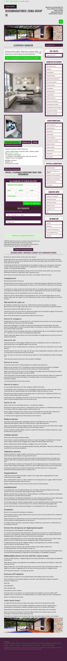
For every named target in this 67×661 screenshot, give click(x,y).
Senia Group (37, 645)
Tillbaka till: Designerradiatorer (23, 249)
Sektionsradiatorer (51, 91)
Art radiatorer (49, 185)
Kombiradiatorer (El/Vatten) (53, 104)
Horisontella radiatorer (52, 82)
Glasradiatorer (50, 131)
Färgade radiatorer (51, 144)
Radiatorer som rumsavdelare (53, 178)
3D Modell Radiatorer (51, 182)
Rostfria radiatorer (51, 147)
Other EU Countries (57, 643)
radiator (7, 1)
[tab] (12, 142)
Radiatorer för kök (50, 205)
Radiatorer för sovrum (51, 199)
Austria (9, 643)
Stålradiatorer (50, 153)
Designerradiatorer (14, 1)
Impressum (49, 235)
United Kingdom (48, 643)
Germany (25, 643)
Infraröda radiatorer (51, 167)
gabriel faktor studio (56, 652)
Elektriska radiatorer (51, 98)
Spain (43, 643)
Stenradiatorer (50, 156)
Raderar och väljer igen (31, 203)
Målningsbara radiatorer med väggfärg (53, 171)
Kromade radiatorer (51, 137)
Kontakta (48, 223)
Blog (48, 212)
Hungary (29, 643)
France (21, 643)
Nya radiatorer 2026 (51, 66)
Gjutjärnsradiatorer (51, 128)
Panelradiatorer (50, 88)
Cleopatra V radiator (13, 153)
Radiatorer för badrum (51, 202)
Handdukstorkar (50, 72)
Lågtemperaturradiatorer (52, 110)
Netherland (34, 643)
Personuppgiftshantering (52, 232)
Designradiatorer (50, 94)
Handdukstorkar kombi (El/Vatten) (54, 107)
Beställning (49, 226)
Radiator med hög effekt (52, 114)
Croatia (17, 643)
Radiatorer (49, 69)
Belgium (13, 643)
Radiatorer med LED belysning (53, 175)
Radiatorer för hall (51, 209)
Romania (39, 643)
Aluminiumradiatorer (51, 125)
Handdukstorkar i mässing (52, 141)
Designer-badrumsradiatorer (53, 78)
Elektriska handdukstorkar (52, 101)
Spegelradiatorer (50, 150)
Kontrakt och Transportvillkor (53, 229)
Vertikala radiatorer (51, 85)
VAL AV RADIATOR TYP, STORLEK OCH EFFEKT (22, 58)
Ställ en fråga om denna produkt (12, 169)
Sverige (6, 643)
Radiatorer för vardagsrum (52, 196)
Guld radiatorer (50, 134)
